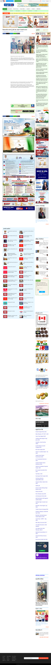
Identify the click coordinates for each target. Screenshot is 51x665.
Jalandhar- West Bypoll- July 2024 (41, 506)
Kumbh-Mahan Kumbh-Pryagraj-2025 (40, 446)
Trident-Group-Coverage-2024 (42, 509)
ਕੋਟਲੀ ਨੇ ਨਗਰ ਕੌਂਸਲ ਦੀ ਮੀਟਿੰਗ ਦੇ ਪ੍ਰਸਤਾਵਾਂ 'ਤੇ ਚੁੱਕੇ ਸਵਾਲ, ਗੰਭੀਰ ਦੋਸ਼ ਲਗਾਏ (42, 73)
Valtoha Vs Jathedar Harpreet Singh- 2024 (42, 467)
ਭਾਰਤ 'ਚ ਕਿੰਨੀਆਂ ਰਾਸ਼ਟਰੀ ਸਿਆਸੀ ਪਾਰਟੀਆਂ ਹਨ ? (42, 351)
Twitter (8, 33)
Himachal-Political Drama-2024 (41, 536)
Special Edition (40, 575)
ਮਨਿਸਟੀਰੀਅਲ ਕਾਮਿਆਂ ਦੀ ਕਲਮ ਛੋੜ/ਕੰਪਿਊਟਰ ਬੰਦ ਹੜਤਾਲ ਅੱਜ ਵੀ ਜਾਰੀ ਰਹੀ (41, 76)
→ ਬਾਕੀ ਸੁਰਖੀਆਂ (45, 108)
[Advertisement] (23, 74)
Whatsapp (14, 33)
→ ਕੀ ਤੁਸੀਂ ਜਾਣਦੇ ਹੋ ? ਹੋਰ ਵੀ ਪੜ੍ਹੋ (43, 403)
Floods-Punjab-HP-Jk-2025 (41, 431)
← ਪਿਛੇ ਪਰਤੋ (33, 33)
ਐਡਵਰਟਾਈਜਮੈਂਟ (9, 653)
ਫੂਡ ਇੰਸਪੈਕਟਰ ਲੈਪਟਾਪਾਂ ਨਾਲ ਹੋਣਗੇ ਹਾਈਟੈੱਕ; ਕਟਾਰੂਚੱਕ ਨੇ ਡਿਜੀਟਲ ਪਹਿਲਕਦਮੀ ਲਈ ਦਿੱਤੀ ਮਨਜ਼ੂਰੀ (42, 46)
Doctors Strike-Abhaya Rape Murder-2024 (41, 488)
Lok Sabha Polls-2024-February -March (40, 529)
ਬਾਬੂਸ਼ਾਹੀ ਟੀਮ (4, 657)
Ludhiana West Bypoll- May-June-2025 (41, 439)
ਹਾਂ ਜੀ (38, 289)
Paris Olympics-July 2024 (41, 493)
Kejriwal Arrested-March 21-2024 (41, 532)
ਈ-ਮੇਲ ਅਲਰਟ (5, 10)
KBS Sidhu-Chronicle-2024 (41, 522)
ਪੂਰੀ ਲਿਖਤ (42, 550)
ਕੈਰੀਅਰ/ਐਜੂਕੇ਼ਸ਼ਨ (18, 10)
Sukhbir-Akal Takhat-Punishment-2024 (40, 456)
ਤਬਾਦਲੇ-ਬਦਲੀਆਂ (9, 8)
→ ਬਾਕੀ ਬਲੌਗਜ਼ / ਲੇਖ (45, 278)
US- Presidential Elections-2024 (41, 459)
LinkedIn (11, 33)
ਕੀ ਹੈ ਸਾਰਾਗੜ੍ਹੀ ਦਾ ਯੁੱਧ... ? (39, 363)
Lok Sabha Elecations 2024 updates (41, 525)
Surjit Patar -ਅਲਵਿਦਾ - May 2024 (41, 519)
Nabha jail (38, 485)
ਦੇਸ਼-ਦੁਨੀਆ (28, 8)
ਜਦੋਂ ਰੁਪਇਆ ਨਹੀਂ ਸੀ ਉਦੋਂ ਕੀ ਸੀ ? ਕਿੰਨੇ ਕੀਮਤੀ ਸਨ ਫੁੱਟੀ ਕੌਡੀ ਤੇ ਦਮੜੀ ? (42, 338)
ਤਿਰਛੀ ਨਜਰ (11, 10)
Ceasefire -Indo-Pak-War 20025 (41, 443)
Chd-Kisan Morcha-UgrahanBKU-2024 (40, 479)
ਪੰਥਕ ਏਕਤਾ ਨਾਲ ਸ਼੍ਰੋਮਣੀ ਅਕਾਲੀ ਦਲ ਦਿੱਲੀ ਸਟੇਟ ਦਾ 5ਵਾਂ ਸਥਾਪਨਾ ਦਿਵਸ (41, 70)
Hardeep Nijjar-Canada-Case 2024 (41, 502)
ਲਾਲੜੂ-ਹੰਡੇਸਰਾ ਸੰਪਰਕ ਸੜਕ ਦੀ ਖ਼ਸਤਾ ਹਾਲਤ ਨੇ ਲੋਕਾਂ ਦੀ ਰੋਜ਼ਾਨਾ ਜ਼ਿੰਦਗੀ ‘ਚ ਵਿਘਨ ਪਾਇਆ (42, 79)
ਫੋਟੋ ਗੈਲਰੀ (33, 8)
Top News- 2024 (39, 473)
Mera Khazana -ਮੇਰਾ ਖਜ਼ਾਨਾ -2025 (42, 434)
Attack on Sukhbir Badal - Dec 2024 (42, 452)
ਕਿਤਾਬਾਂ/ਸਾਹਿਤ (30, 10)
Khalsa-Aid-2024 (39, 491)
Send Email (18, 33)
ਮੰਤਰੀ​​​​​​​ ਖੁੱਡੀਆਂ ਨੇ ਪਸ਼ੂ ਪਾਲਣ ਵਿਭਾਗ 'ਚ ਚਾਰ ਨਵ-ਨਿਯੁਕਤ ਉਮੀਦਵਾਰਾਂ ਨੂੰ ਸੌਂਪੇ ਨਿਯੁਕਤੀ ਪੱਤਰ (41, 91)
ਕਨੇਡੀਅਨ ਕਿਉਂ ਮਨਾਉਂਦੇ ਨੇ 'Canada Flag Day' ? (41, 389)
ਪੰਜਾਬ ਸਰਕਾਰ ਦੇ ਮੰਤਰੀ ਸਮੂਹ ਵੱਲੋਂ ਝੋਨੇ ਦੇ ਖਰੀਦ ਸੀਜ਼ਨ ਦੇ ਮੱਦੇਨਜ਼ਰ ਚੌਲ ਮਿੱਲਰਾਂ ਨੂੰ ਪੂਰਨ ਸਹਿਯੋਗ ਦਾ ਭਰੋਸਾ (41, 51)
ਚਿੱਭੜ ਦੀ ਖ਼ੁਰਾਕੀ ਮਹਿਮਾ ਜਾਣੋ (39, 401)
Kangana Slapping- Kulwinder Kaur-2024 (42, 512)
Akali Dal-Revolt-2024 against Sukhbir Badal (42, 499)
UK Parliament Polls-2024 (41, 496)
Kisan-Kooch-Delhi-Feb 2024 (41, 539)
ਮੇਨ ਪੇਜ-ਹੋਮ (4, 8)
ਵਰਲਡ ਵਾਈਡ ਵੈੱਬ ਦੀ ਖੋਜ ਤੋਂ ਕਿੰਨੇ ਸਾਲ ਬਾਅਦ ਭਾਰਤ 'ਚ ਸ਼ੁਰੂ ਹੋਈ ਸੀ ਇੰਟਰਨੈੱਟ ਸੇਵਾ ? (42, 376)
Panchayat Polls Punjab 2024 (42, 476)
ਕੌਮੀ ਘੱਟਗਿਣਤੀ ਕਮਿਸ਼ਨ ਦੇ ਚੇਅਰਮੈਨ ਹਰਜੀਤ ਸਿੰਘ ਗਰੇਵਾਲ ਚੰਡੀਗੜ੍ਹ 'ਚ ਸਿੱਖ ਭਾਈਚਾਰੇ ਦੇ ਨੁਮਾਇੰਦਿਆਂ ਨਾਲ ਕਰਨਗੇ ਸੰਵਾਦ (42, 104)
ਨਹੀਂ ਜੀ (38, 290)
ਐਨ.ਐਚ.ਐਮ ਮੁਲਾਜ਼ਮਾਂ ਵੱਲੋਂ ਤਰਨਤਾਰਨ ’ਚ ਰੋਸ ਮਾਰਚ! (42, 101)
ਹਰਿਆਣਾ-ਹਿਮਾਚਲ (15, 8)
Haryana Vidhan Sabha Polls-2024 (42, 482)
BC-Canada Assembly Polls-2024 (41, 470)
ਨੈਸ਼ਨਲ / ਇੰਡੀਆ (22, 8)
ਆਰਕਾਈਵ (4, 656)
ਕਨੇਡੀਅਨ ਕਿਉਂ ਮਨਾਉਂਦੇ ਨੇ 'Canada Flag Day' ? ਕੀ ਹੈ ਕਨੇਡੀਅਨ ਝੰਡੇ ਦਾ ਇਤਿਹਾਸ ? (41, 325)
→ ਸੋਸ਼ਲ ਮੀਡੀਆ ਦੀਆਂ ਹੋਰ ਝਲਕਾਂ (43, 634)
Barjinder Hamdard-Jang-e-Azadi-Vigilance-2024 (41, 516)
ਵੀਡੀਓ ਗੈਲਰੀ (38, 8)
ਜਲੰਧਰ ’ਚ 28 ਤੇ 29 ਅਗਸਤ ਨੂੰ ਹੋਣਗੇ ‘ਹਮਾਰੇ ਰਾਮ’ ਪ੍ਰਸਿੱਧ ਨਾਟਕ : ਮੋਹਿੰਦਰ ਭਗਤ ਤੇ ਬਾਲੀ (41, 87)
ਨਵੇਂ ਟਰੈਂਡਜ (36, 10)
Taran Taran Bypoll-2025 (41, 436)
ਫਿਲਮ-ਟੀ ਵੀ (24, 10)
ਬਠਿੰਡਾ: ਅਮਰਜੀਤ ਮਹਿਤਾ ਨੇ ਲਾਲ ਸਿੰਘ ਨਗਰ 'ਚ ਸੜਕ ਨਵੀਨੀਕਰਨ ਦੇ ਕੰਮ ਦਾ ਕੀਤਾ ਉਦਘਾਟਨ (42, 83)
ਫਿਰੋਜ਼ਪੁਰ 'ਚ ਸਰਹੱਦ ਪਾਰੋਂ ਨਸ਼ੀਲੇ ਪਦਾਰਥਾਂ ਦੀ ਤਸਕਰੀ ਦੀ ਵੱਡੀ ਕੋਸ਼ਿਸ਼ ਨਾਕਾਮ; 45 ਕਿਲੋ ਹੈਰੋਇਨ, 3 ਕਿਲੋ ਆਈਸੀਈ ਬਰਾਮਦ (41, 55)
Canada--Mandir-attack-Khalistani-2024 (41, 463)
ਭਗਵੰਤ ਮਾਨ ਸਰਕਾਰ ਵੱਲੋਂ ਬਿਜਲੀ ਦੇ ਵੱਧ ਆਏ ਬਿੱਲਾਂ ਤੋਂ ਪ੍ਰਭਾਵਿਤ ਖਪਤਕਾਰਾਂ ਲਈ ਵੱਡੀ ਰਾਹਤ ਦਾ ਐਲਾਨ (42, 60)
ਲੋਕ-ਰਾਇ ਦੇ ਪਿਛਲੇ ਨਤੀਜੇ (45, 294)
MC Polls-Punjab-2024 (40, 449)
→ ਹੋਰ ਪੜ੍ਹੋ (46, 224)
